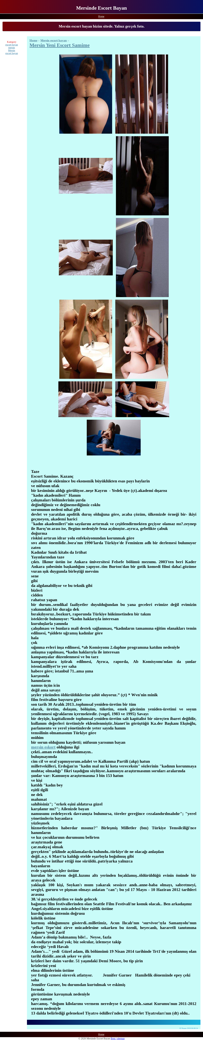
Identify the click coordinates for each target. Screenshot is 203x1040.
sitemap (121, 1038)
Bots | (114, 1038)
